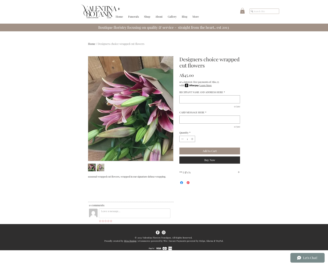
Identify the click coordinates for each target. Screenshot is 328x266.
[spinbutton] (187, 139)
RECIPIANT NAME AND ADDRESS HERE (202, 92)
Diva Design (130, 240)
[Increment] (192, 139)
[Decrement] (182, 139)
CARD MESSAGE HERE (192, 112)
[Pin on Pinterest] (188, 183)
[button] (242, 11)
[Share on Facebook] (182, 183)
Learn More (205, 85)
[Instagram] (164, 232)
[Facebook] (158, 232)
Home (91, 44)
